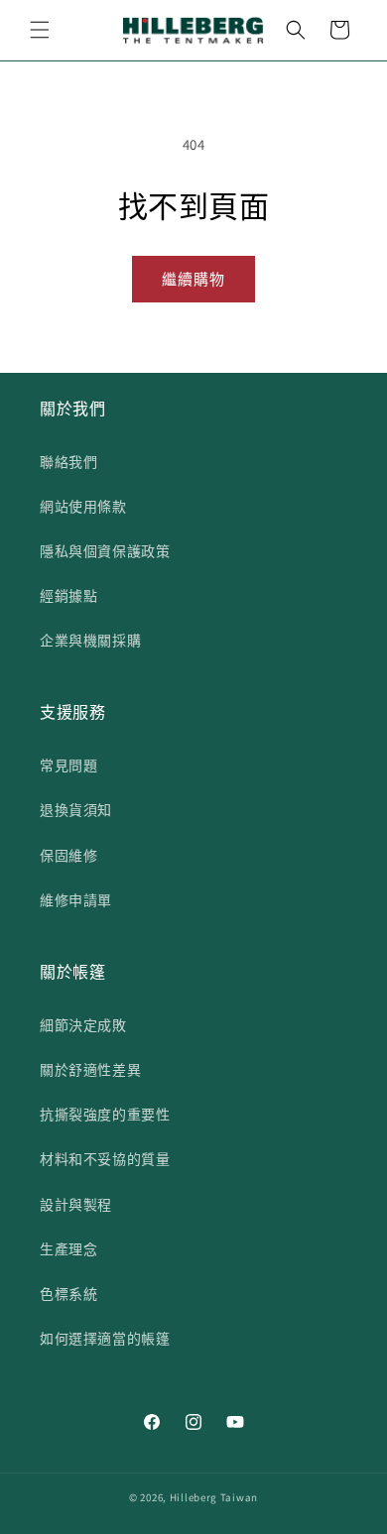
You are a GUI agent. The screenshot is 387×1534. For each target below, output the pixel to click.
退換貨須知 (76, 810)
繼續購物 (193, 279)
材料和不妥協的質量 (105, 1159)
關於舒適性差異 (90, 1070)
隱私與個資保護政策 (105, 551)
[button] (40, 30)
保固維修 (68, 856)
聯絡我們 (68, 462)
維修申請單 (76, 900)
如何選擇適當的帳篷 (105, 1339)
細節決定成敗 (83, 1025)
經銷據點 (68, 596)
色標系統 (68, 1294)
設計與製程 (76, 1205)
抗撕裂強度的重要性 (105, 1114)
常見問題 (68, 765)
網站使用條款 (83, 507)
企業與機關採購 (90, 640)
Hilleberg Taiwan (214, 1497)
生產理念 (68, 1249)
